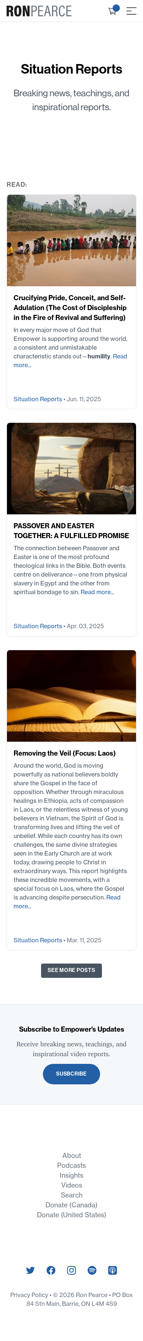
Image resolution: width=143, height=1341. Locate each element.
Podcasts (71, 1165)
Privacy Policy (30, 1295)
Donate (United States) (71, 1215)
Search (71, 1195)
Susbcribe (71, 1074)
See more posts (71, 970)
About (71, 1155)
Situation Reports (38, 399)
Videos (71, 1185)
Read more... (97, 592)
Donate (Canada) (71, 1205)
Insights (71, 1175)
